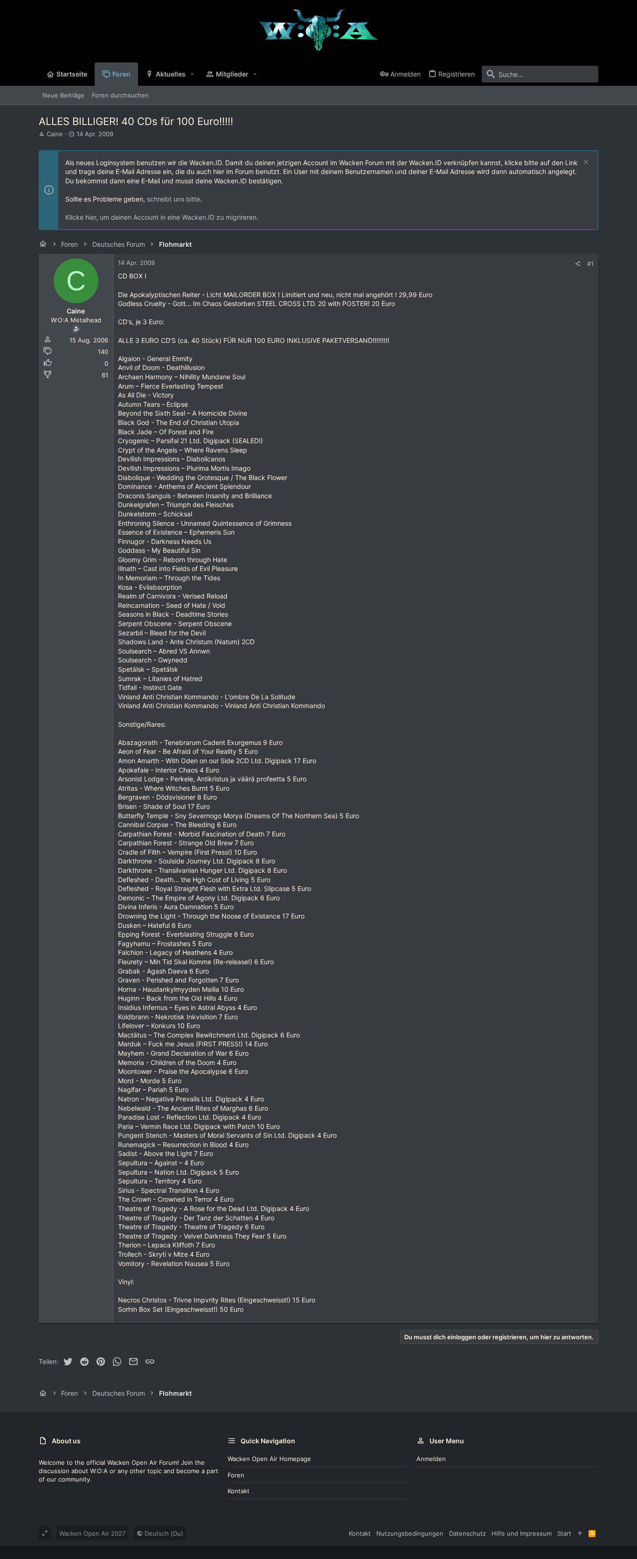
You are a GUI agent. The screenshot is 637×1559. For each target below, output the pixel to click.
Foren (236, 1475)
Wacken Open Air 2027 (92, 1533)
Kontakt (238, 1491)
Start (564, 1533)
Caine (55, 134)
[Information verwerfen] (585, 163)
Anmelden (431, 1458)
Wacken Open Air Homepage (269, 1458)
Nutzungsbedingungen (409, 1533)
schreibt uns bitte (173, 199)
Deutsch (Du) (163, 1533)
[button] (192, 74)
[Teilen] (577, 263)
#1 (590, 263)
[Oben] (580, 1533)
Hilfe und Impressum (522, 1533)
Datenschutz (467, 1533)
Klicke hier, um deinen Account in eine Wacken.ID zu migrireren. (161, 217)
